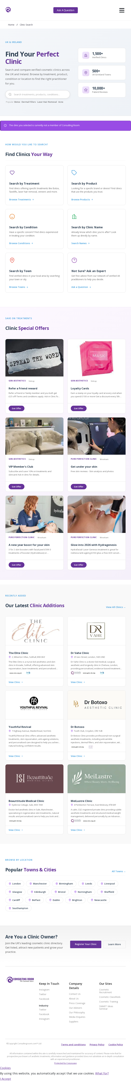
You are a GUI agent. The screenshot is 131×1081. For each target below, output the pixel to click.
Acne (60, 101)
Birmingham (66, 883)
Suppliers (73, 1021)
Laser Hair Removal (47, 101)
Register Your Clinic (85, 944)
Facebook (44, 999)
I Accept (5, 1079)
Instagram (44, 989)
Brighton (77, 900)
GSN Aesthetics (17, 381)
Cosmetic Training (108, 1001)
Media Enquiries (77, 1017)
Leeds (88, 883)
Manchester (40, 883)
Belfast (36, 900)
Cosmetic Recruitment (105, 991)
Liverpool (109, 883)
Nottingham (85, 891)
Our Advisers (75, 1008)
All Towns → (119, 871)
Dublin (56, 900)
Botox (17, 101)
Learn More (114, 944)
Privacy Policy (97, 1044)
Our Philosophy (77, 1012)
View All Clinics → (116, 607)
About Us (74, 998)
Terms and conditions (73, 1044)
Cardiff (16, 900)
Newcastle (100, 900)
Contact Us (75, 994)
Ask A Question (65, 10)
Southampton (20, 908)
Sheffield (109, 891)
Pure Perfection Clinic (84, 459)
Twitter (42, 994)
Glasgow (17, 891)
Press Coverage (77, 1003)
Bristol (62, 891)
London (16, 883)
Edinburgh (40, 891)
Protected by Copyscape (65, 1063)
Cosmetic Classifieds (109, 997)
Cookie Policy (115, 1044)
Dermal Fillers (29, 101)
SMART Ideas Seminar (106, 1007)
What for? (102, 1073)
